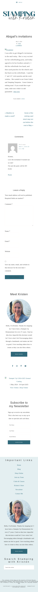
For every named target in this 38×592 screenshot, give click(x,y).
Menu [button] (20, 2)
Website (7, 251)
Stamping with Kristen (19, 15)
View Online (14, 387)
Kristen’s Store (19, 485)
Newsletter (19, 489)
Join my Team (19, 477)
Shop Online (24, 387)
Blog (19, 469)
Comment (9, 204)
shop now (16, 91)
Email (7, 241)
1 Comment (19, 45)
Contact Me (19, 493)
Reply (10, 175)
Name (7, 231)
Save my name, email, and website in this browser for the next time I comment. (17, 268)
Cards (23, 98)
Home (19, 465)
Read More (19, 354)
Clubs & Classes (19, 481)
